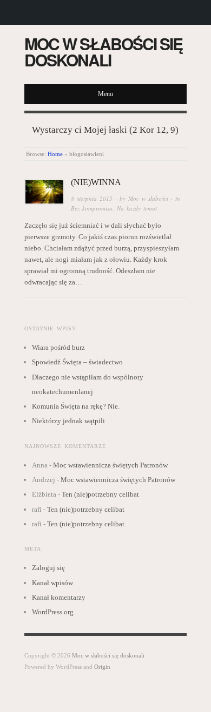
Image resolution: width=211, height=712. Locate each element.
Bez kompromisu (92, 208)
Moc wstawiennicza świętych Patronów (110, 465)
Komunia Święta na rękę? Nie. (76, 406)
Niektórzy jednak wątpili (68, 421)
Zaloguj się (48, 568)
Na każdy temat (137, 208)
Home (55, 154)
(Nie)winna (96, 182)
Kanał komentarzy (58, 597)
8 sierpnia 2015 (92, 198)
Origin (102, 666)
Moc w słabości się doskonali (103, 51)
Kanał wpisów (52, 583)
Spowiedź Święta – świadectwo (77, 362)
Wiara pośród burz (58, 347)
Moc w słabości (148, 198)
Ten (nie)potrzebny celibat (100, 494)
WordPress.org (53, 612)
